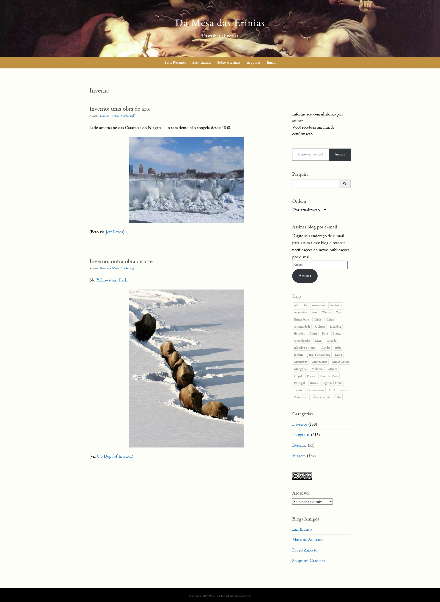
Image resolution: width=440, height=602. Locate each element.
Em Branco (302, 529)
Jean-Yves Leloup (319, 355)
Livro (338, 355)
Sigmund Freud (332, 383)
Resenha (299, 445)
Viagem (299, 456)
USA (332, 390)
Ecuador (299, 333)
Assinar (340, 154)
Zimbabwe (301, 397)
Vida (343, 390)
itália (338, 348)
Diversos (299, 424)
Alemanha (300, 305)
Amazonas (318, 305)
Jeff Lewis (114, 232)
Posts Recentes (175, 62)
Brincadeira (301, 319)
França (337, 333)
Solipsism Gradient (308, 560)
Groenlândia (302, 341)
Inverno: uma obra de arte (120, 109)
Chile (317, 319)
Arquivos (253, 62)
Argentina (300, 312)
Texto (298, 390)
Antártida (336, 305)
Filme (313, 333)
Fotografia (301, 434)
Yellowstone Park (111, 280)
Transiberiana (315, 390)
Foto (325, 333)
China (330, 319)
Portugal (299, 383)
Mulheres (317, 369)
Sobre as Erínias (228, 62)
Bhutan (326, 312)
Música (332, 369)
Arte (314, 312)
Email (271, 62)
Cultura (320, 327)
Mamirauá (300, 362)
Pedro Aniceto (304, 550)
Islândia (325, 348)
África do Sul (321, 397)
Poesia (311, 376)
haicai (318, 341)
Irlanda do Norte (305, 348)
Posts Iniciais (201, 62)
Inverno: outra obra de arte (121, 261)
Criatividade (302, 327)
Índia (338, 397)
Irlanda (331, 341)
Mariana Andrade (307, 539)
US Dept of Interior (114, 456)
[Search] (344, 184)
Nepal (298, 376)
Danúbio (335, 327)
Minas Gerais (340, 362)
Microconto (319, 362)
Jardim (298, 355)
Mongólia (300, 369)
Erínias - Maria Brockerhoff (117, 116)
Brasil (340, 312)
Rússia (314, 383)
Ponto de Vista (329, 376)
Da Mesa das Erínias (220, 23)
